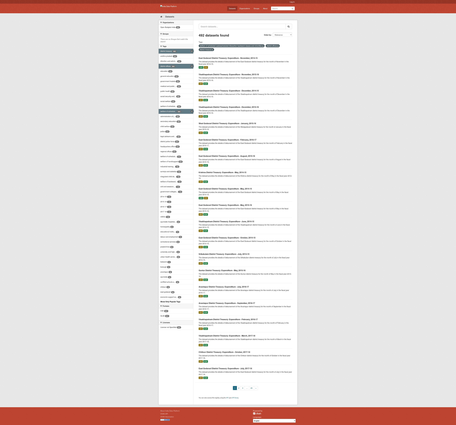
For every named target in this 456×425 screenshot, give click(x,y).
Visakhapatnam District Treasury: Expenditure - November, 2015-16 (229, 74)
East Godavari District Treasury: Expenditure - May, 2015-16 (225, 205)
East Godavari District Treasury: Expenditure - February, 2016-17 (227, 139)
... (247, 388)
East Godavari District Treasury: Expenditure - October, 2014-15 (227, 237)
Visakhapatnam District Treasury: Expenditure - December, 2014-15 (229, 90)
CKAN (257, 413)
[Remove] (262, 46)
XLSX (201, 67)
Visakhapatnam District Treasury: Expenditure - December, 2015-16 (229, 107)
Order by (267, 35)
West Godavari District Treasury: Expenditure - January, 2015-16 (227, 123)
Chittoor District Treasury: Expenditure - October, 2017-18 (224, 352)
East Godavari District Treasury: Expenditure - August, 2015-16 (227, 156)
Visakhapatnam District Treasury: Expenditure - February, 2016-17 (228, 319)
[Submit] (293, 8)
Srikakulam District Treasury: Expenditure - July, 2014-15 (224, 254)
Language (257, 417)
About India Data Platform (170, 411)
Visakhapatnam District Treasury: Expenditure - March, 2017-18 (227, 335)
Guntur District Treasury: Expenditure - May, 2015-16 (222, 270)
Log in (292, 2)
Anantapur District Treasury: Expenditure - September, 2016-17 (227, 303)
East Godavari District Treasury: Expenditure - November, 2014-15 (228, 58)
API (227, 398)
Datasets (232, 8)
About (265, 8)
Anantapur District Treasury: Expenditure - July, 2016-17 (224, 286)
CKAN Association (167, 417)
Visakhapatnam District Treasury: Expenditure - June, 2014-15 (226, 221)
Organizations (244, 8)
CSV (206, 67)
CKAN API (164, 414)
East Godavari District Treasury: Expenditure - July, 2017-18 (225, 368)
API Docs (235, 398)
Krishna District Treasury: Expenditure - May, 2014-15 (222, 172)
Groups (256, 8)
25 (251, 388)
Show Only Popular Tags (170, 301)
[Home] (161, 16)
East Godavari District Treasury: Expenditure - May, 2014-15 (225, 188)
